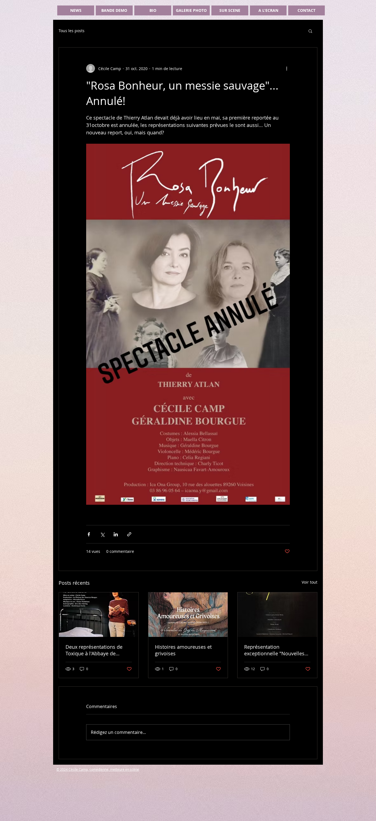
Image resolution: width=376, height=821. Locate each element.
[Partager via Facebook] (88, 534)
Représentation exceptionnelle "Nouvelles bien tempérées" (274, 650)
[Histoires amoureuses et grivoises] (188, 614)
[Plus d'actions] (286, 68)
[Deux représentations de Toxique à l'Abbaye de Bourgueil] (98, 614)
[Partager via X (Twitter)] (102, 534)
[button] (310, 31)
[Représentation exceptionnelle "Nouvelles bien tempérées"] (277, 614)
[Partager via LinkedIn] (115, 534)
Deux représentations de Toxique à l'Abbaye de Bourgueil (94, 650)
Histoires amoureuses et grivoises (183, 650)
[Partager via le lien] (129, 534)
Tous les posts (72, 30)
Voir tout (309, 582)
